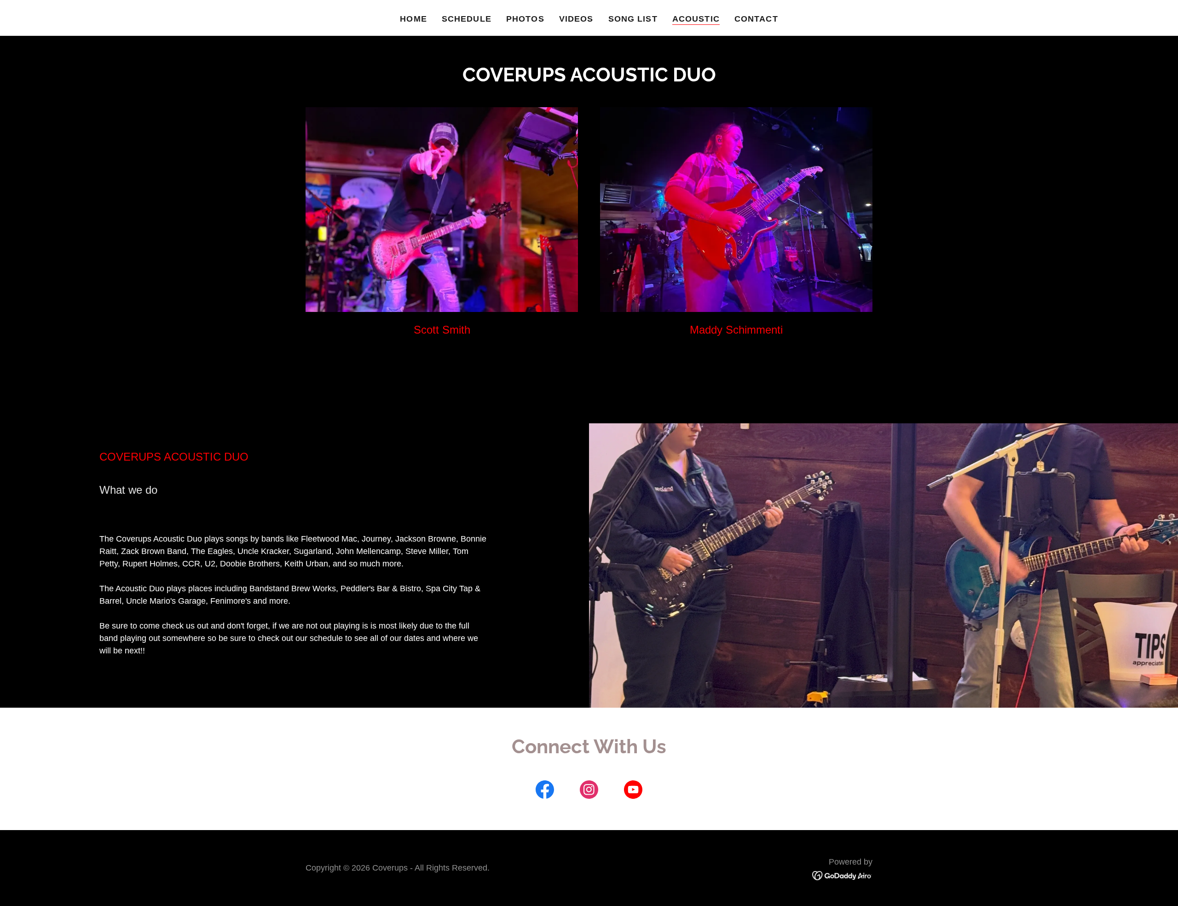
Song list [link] (633, 18)
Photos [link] (525, 18)
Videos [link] (576, 18)
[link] (545, 791)
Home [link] (413, 18)
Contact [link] (756, 18)
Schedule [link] (466, 18)
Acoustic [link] (696, 18)
